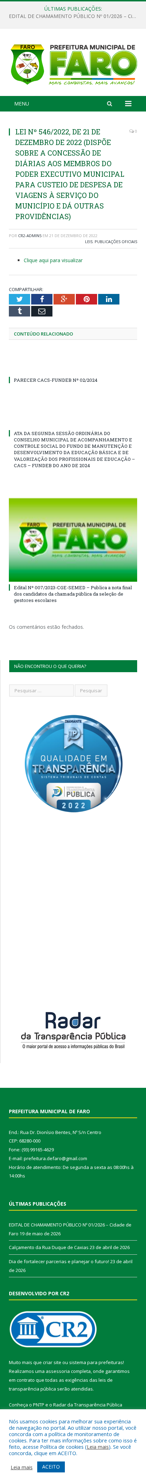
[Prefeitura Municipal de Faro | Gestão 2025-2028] (73, 63)
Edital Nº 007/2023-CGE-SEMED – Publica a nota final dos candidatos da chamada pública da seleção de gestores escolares (73, 593)
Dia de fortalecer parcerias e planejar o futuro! (59, 1261)
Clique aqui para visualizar (53, 260)
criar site (52, 1362)
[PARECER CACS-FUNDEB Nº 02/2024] (73, 367)
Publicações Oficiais (116, 241)
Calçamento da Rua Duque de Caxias (71, 16)
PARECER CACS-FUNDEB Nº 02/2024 (55, 380)
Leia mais (98, 1446)
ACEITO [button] (51, 1466)
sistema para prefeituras (96, 1362)
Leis (88, 241)
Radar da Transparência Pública (87, 1404)
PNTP (38, 1404)
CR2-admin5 (29, 235)
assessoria (58, 1371)
